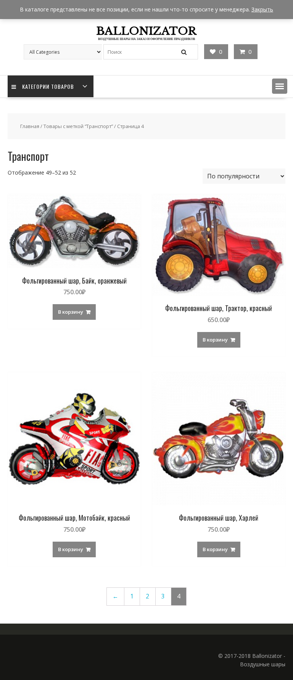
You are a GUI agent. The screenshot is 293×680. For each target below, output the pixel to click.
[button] (279, 86)
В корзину (70, 311)
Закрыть (262, 9)
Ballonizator (146, 31)
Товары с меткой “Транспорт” (78, 126)
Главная (29, 126)
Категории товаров (48, 86)
